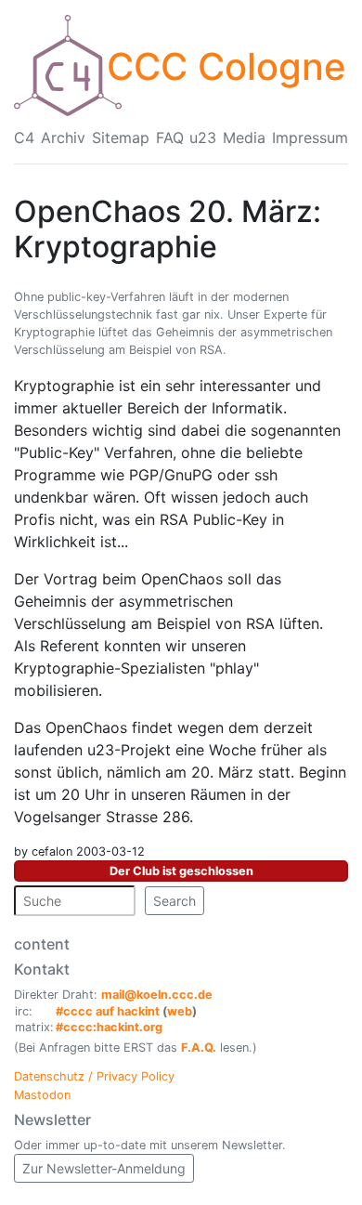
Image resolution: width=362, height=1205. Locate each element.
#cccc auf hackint (108, 1011)
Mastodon (42, 1095)
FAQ (170, 137)
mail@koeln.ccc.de (157, 995)
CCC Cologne (226, 66)
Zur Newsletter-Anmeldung (104, 1168)
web (179, 1011)
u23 (202, 137)
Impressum (310, 137)
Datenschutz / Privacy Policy (94, 1076)
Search (174, 901)
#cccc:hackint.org (109, 1027)
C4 (24, 137)
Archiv (63, 137)
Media (244, 137)
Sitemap (120, 137)
